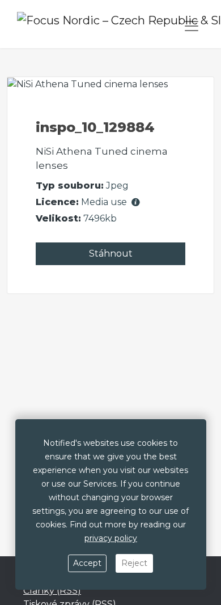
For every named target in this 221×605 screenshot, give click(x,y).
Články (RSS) (52, 590)
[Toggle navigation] (191, 26)
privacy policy (110, 538)
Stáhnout (111, 253)
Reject (134, 563)
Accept (87, 563)
